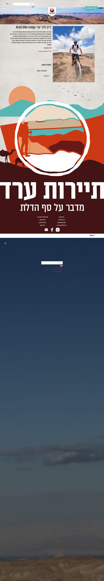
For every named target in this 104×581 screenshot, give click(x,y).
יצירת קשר (42, 225)
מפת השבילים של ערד (42, 217)
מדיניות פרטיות (42, 222)
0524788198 (46, 76)
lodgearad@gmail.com (44, 51)
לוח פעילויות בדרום (61, 225)
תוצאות (59, 268)
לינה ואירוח (61, 217)
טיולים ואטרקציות (61, 222)
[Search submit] (61, 266)
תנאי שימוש (42, 220)
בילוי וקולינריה (61, 220)
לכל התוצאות (58, 271)
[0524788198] (50, 76)
